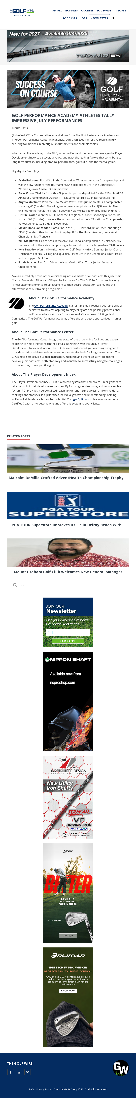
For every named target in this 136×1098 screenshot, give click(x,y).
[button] (113, 18)
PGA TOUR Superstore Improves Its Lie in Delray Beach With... (68, 524)
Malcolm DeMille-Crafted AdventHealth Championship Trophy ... (68, 477)
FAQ (31, 1089)
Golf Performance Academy (51, 305)
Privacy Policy (43, 1089)
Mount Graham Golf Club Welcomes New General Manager (68, 571)
